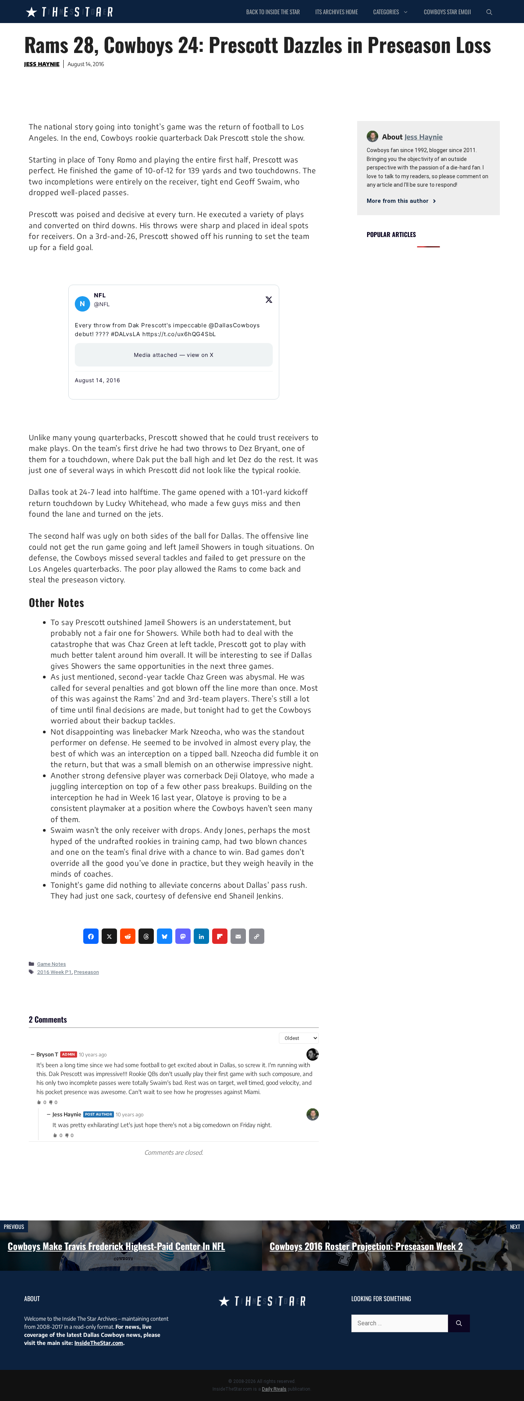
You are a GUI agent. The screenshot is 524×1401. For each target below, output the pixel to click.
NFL (100, 295)
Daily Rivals (274, 1389)
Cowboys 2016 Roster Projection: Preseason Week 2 (366, 1246)
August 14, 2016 (97, 380)
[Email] (238, 936)
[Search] (459, 1323)
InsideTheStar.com (98, 1343)
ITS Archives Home (336, 11)
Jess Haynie (41, 64)
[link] (91, 936)
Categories (386, 11)
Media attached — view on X (174, 354)
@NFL (102, 304)
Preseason (86, 972)
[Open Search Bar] (489, 11)
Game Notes (51, 964)
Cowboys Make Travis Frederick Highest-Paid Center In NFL (116, 1246)
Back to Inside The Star (273, 11)
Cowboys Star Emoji (447, 11)
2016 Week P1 (54, 972)
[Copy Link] (256, 936)
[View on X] (269, 299)
